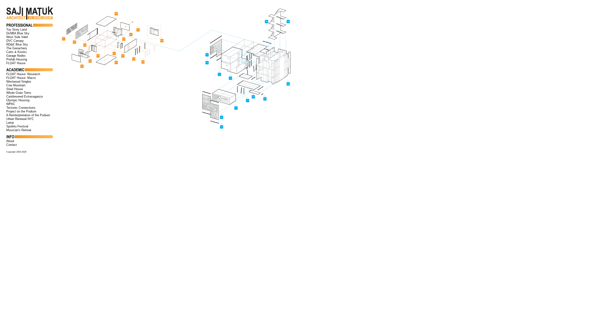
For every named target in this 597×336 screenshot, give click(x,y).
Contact (11, 145)
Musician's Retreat (18, 130)
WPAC (10, 104)
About (10, 141)
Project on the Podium (21, 111)
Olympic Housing (17, 100)
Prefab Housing (16, 59)
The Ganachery (16, 48)
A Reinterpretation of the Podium (28, 115)
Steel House (14, 89)
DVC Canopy (15, 40)
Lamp (10, 122)
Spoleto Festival (17, 126)
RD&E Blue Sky (17, 44)
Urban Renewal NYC (20, 119)
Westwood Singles (18, 81)
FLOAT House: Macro (21, 78)
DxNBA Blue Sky (17, 33)
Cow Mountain (15, 85)
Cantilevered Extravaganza (24, 96)
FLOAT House (15, 63)
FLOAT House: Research (23, 74)
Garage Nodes (16, 55)
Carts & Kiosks (16, 52)
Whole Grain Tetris (18, 92)
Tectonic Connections (20, 107)
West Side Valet (17, 37)
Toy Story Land (16, 29)
